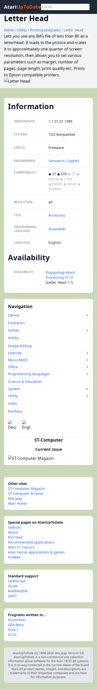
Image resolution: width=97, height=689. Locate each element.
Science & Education (25, 381)
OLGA (12, 586)
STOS (12, 634)
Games (13, 330)
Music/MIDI (17, 360)
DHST (12, 596)
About (13, 532)
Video (12, 403)
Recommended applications (31, 542)
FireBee (14, 557)
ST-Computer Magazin (26, 488)
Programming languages (29, 373)
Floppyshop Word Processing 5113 (60, 275)
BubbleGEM (18, 591)
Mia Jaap (15, 498)
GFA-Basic (16, 624)
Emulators (16, 323)
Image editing (20, 345)
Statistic (14, 527)
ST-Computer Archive (25, 493)
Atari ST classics (21, 547)
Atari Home (17, 503)
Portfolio (15, 411)
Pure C (13, 629)
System (14, 388)
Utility (22, 30)
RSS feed (15, 537)
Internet (15, 353)
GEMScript (16, 581)
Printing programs (46, 30)
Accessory (56, 215)
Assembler (57, 229)
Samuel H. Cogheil (63, 160)
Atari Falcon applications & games (36, 552)
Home (9, 30)
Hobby (13, 337)
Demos (13, 315)
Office (13, 367)
